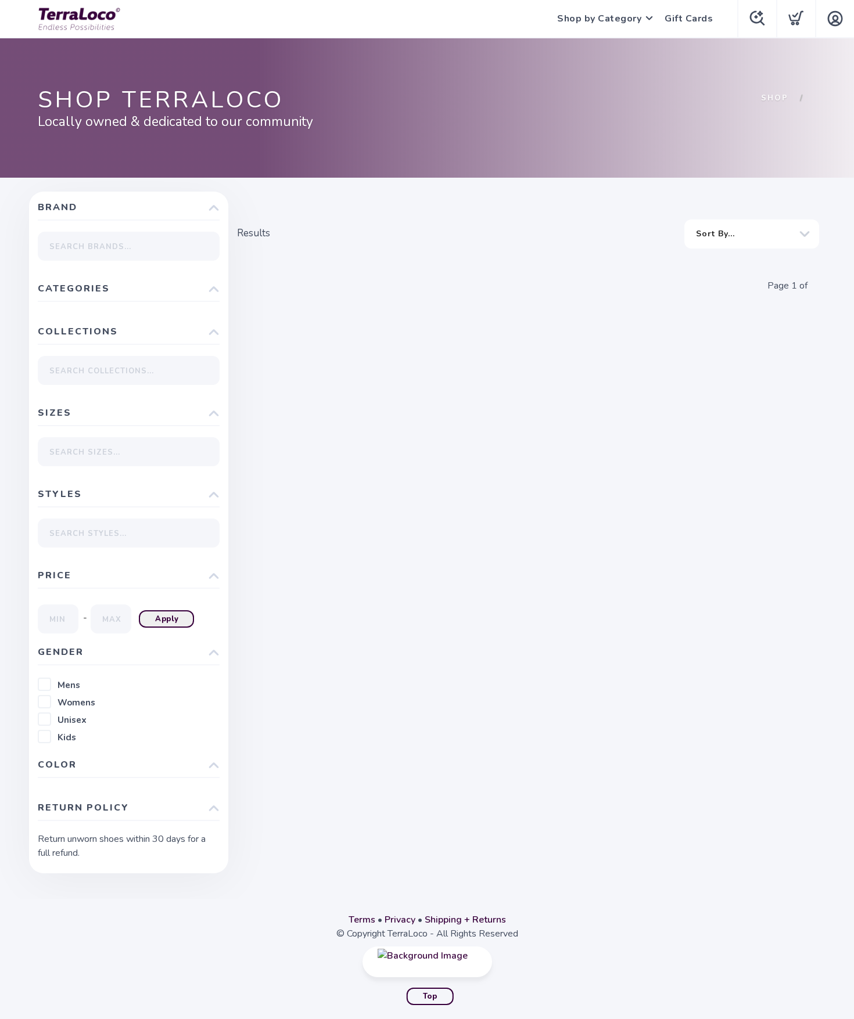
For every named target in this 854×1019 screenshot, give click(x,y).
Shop (774, 98)
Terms (362, 919)
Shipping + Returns (465, 919)
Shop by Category (599, 18)
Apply (167, 619)
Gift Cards (689, 18)
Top (430, 996)
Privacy (400, 919)
